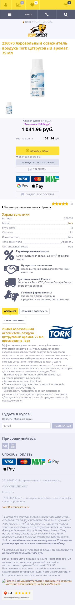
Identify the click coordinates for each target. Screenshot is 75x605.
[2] (56, 204)
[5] (66, 204)
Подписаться (62, 425)
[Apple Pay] (37, 186)
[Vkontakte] (5, 446)
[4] (63, 204)
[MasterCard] (37, 179)
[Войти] (6, 5)
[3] (60, 204)
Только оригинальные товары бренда (27, 207)
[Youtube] (12, 446)
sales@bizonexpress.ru (15, 507)
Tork (70, 223)
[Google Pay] (23, 186)
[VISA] (23, 179)
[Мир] (52, 179)
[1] (53, 204)
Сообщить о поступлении (37, 162)
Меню (28, 14)
